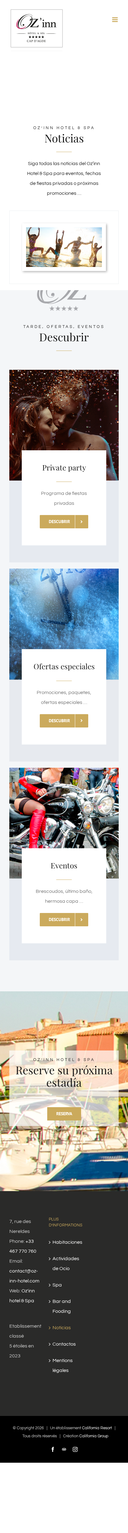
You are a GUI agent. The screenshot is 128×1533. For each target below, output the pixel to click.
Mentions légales (63, 1365)
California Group (93, 1436)
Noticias (62, 1327)
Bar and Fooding (62, 1306)
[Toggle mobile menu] (115, 19)
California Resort (97, 1428)
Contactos (64, 1344)
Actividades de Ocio (64, 1263)
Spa (57, 1284)
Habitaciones (64, 1242)
